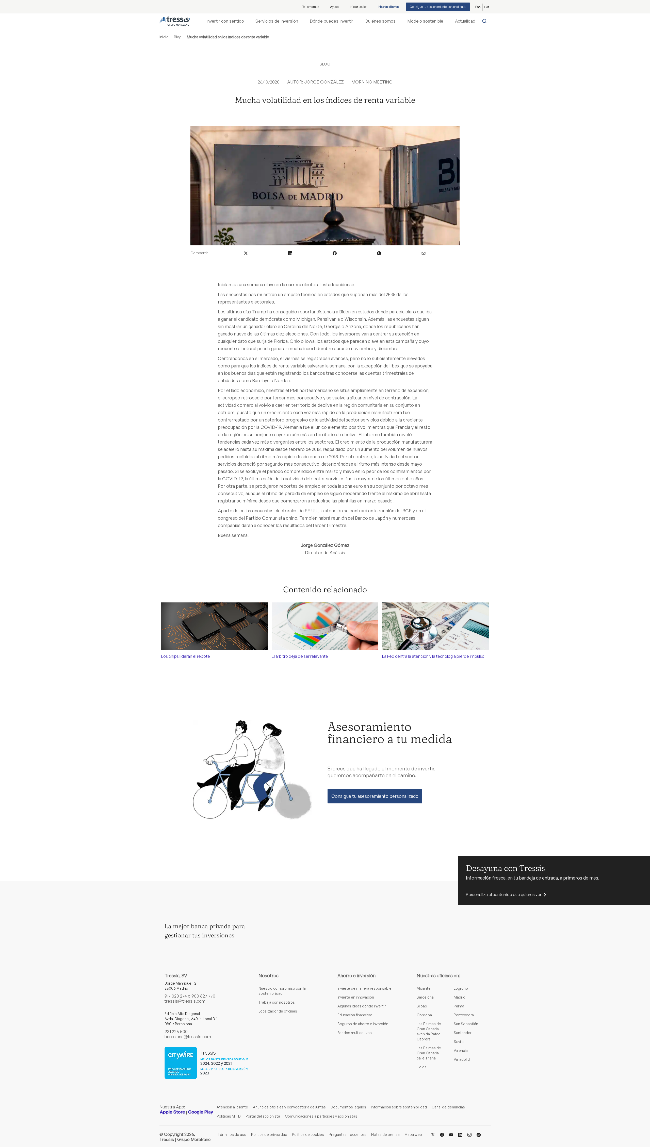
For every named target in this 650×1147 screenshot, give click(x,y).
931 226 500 (176, 1031)
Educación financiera (354, 1015)
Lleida (422, 1067)
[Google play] (201, 1112)
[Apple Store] (172, 1112)
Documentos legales (348, 1107)
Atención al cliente (232, 1107)
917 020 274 (176, 996)
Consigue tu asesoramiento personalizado (438, 7)
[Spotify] (479, 1134)
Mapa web (413, 1134)
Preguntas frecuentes (347, 1134)
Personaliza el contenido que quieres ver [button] (503, 894)
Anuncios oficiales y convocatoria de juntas (289, 1107)
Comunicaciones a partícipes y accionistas (321, 1116)
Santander (463, 1033)
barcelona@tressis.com (188, 1036)
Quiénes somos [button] (380, 21)
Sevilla (459, 1041)
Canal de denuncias (448, 1107)
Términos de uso (232, 1134)
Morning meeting (372, 82)
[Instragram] (469, 1134)
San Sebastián (466, 1024)
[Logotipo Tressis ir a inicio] (174, 21)
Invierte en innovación (355, 997)
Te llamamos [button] (310, 7)
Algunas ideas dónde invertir (361, 1006)
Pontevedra (464, 1015)
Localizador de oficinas (277, 1011)
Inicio (164, 37)
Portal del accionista (263, 1116)
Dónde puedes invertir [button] (331, 21)
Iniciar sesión (358, 7)
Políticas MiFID (229, 1116)
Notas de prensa (385, 1134)
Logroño (461, 988)
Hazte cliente (389, 7)
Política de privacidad (269, 1134)
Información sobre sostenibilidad (399, 1107)
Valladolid (462, 1059)
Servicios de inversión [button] (276, 21)
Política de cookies (308, 1134)
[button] (245, 253)
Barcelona (425, 997)
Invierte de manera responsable (364, 988)
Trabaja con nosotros (276, 1002)
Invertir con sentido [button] (225, 21)
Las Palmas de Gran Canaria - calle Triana (429, 1053)
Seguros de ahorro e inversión (362, 1024)
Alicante (424, 988)
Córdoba (424, 1015)
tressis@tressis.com (185, 1001)
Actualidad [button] (465, 21)
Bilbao (422, 1006)
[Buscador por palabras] (485, 21)
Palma (459, 1006)
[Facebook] (442, 1134)
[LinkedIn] (460, 1134)
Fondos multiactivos (354, 1033)
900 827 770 (203, 996)
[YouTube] (451, 1134)
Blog (178, 37)
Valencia (461, 1050)
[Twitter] (433, 1134)
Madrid (459, 997)
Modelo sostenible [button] (425, 21)
